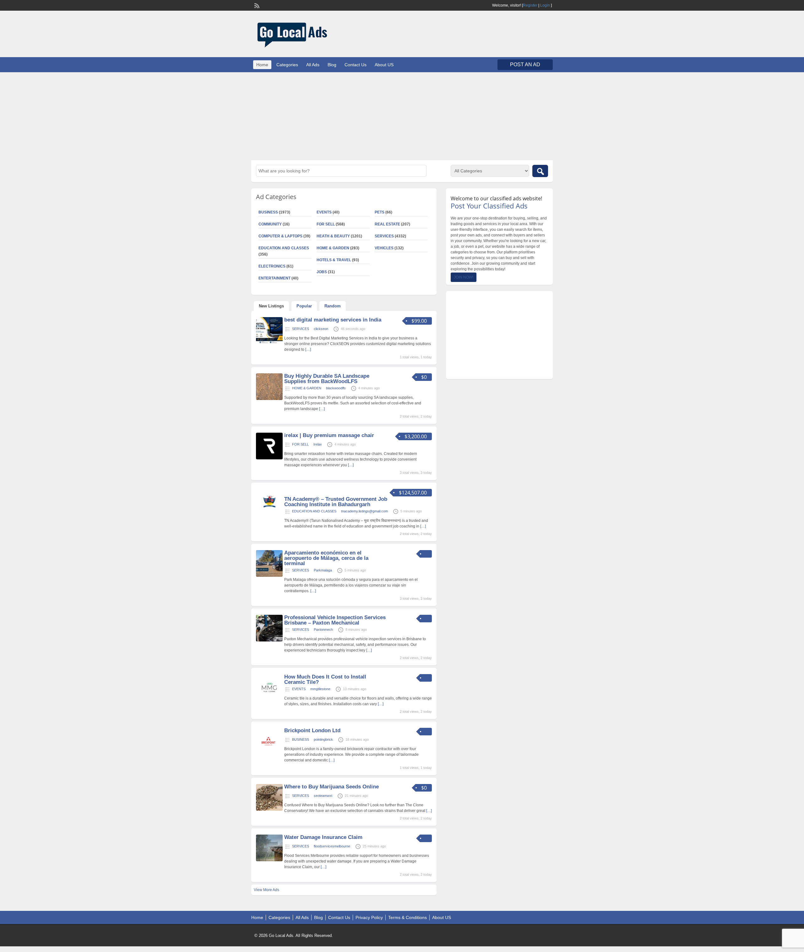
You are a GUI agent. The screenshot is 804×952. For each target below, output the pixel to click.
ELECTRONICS (271, 266)
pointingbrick (323, 739)
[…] (308, 349)
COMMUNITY (270, 224)
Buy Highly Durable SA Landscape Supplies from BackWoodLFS (326, 378)
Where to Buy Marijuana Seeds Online (331, 787)
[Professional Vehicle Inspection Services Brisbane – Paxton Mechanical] (269, 640)
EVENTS (324, 212)
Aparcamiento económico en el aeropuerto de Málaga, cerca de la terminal (326, 558)
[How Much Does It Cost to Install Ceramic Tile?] (269, 699)
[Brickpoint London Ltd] (269, 753)
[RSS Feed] (256, 5)
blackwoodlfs (336, 388)
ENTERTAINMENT (274, 278)
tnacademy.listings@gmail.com (364, 511)
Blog (332, 64)
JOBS (322, 272)
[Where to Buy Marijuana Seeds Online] (269, 809)
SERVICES (384, 236)
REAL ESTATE (387, 224)
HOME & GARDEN (333, 248)
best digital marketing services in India (332, 320)
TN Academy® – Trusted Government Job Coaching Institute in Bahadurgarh (335, 501)
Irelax (317, 444)
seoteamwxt (323, 796)
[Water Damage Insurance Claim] (269, 860)
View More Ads (266, 890)
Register (530, 5)
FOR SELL (326, 224)
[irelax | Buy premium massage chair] (269, 458)
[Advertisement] (402, 116)
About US (384, 64)
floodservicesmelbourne (332, 846)
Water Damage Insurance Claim (323, 837)
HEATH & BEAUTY (333, 236)
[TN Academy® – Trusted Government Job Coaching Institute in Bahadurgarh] (269, 514)
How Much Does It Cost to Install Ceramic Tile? (325, 679)
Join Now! (463, 277)
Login (545, 5)
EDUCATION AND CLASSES (283, 248)
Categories (287, 64)
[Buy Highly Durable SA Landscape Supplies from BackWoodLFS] (269, 399)
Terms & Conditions (407, 917)
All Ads (312, 64)
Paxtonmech (323, 629)
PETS (379, 212)
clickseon (321, 329)
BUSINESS (268, 212)
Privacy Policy (369, 917)
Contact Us (356, 64)
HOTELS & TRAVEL (334, 260)
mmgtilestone (320, 689)
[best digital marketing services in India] (269, 342)
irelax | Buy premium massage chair (329, 435)
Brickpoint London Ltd (312, 730)
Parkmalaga (323, 570)
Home (262, 64)
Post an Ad (525, 64)
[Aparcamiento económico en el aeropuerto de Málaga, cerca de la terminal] (269, 575)
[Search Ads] (540, 171)
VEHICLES (384, 248)
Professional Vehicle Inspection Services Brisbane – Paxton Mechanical (335, 620)
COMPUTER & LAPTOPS (280, 236)
